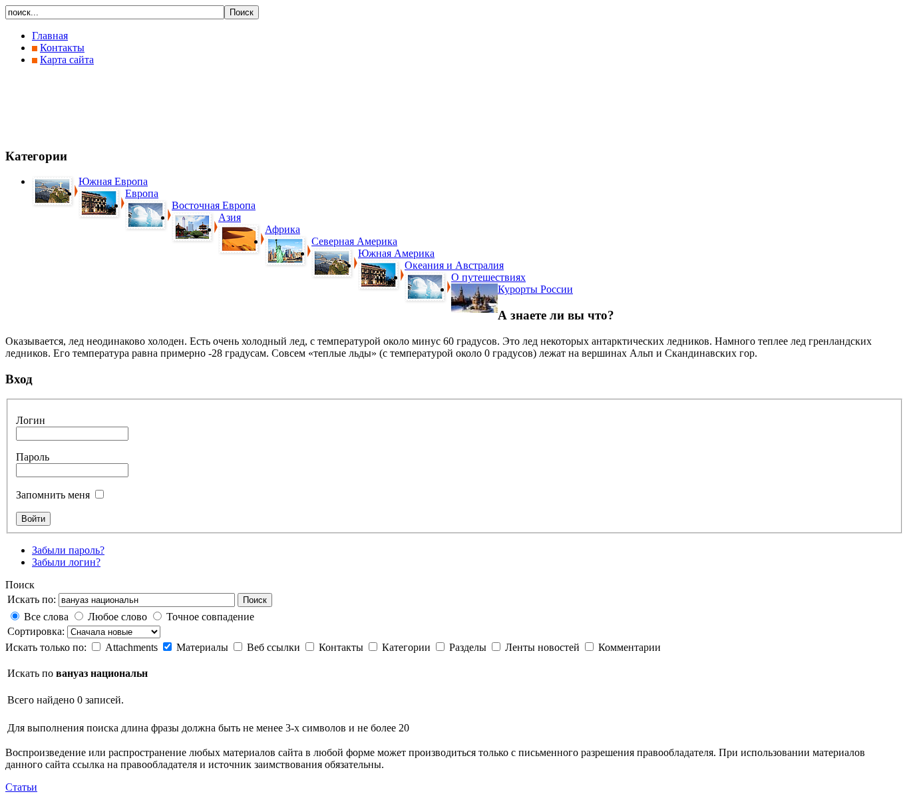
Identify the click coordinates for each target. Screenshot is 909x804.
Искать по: (31, 599)
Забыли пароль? (68, 550)
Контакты (62, 47)
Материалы (203, 647)
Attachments (132, 647)
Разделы (469, 647)
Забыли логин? (66, 562)
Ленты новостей (543, 647)
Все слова (46, 616)
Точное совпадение (210, 616)
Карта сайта (67, 59)
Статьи (21, 787)
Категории (407, 647)
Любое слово (117, 616)
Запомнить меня (53, 495)
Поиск (255, 600)
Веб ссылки (275, 647)
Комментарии (629, 647)
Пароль (32, 457)
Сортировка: (37, 631)
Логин (30, 420)
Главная (50, 35)
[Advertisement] (247, 106)
